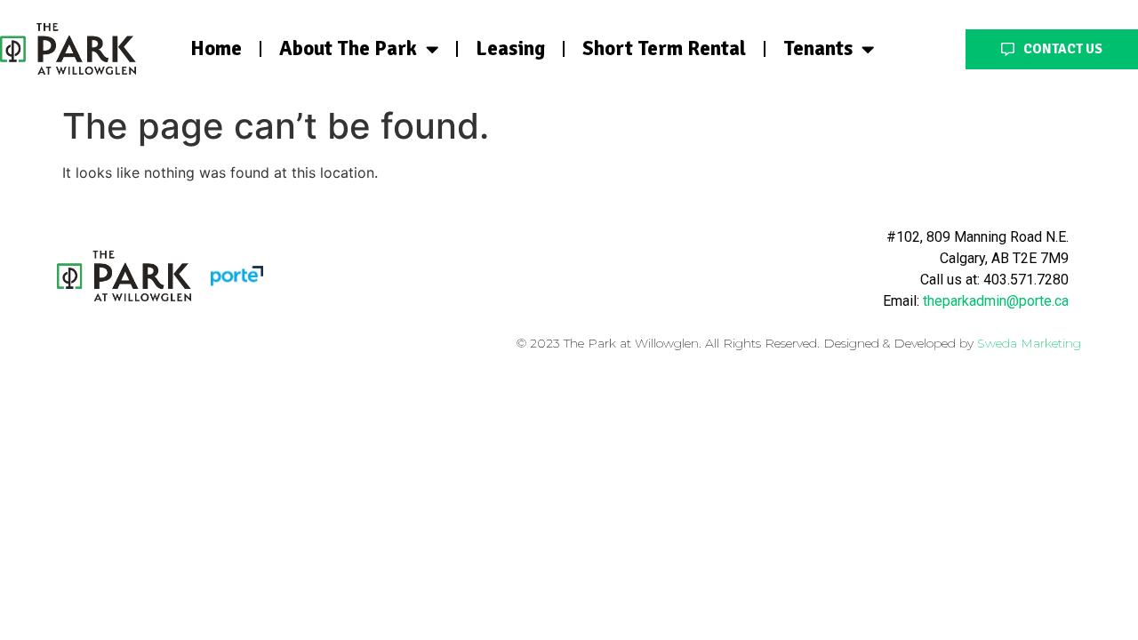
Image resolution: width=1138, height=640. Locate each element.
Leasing (510, 48)
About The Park (348, 48)
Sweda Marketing (1029, 343)
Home (216, 48)
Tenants (818, 48)
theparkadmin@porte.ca (996, 300)
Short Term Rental (664, 48)
